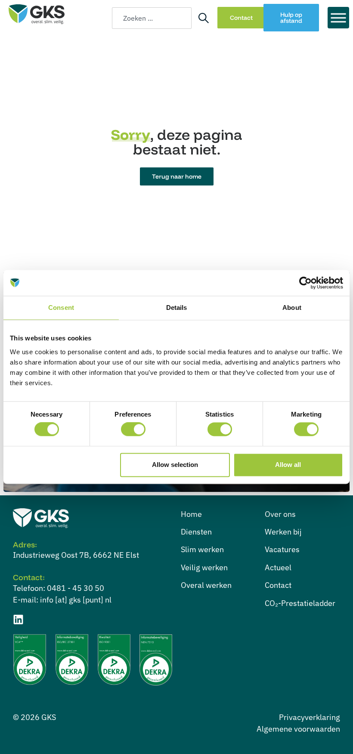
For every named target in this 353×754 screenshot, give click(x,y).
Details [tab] (176, 307)
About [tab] (291, 307)
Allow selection (175, 464)
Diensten (196, 532)
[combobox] (152, 18)
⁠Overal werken (206, 585)
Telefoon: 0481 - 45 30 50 (58, 588)
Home (191, 514)
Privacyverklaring (309, 717)
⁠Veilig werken (204, 567)
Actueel (278, 567)
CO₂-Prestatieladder (300, 603)
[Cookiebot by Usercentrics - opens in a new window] (305, 282)
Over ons (280, 514)
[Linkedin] (18, 619)
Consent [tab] (61, 307)
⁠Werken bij (283, 532)
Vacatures (282, 549)
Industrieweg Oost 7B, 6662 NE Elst (76, 555)
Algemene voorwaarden (298, 729)
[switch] (133, 429)
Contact (278, 585)
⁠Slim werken (202, 549)
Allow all (288, 464)
